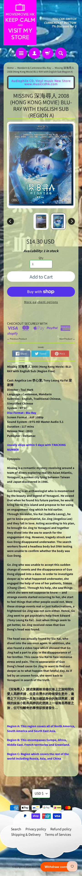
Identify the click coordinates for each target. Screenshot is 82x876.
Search (16, 829)
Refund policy (60, 829)
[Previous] (10, 221)
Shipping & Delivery (26, 834)
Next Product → (67, 338)
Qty (41, 258)
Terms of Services (58, 834)
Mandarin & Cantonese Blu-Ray (34, 67)
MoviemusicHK (39, 866)
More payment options (41, 302)
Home (10, 67)
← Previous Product (17, 338)
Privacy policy (36, 829)
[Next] (71, 221)
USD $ (39, 793)
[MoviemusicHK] (20, 22)
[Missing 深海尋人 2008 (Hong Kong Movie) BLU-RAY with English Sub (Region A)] (58, 221)
